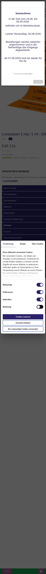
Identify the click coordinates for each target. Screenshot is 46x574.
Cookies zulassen (23, 317)
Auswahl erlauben (23, 323)
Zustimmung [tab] (8, 244)
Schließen (38, 82)
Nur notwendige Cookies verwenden (23, 329)
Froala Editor (28, 74)
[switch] (40, 292)
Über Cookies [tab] (37, 244)
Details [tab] (23, 244)
